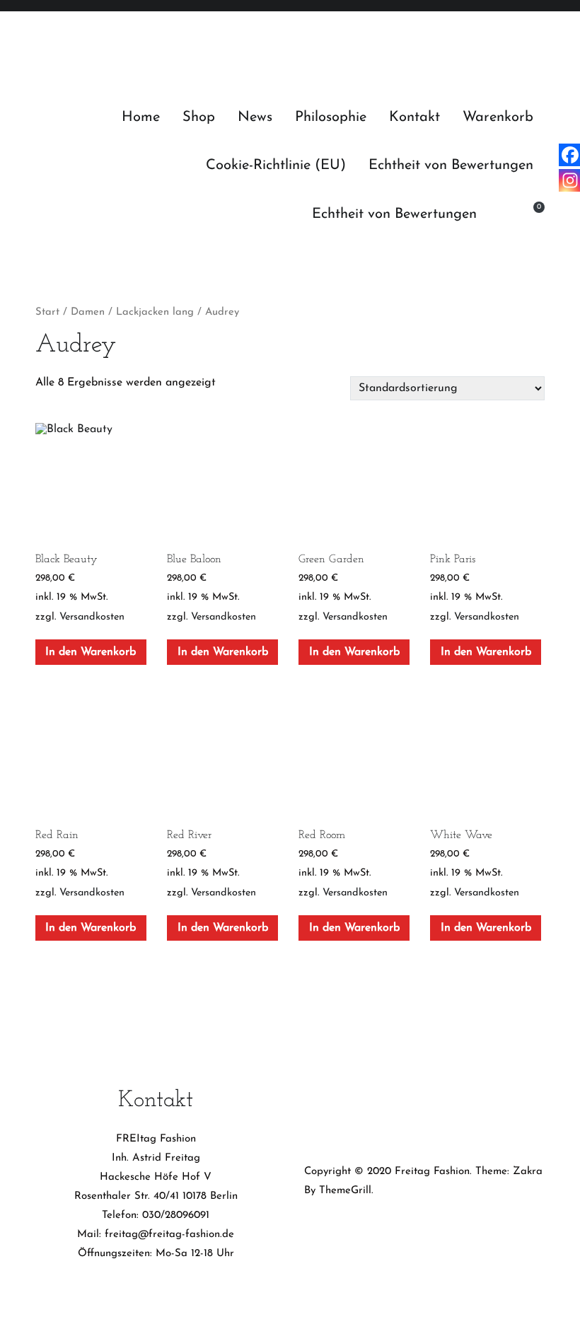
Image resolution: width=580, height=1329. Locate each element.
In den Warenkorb (90, 652)
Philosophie (330, 117)
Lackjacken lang (155, 312)
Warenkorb (498, 117)
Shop (198, 117)
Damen (88, 312)
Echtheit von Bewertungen (451, 165)
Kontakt (414, 117)
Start (47, 312)
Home (141, 117)
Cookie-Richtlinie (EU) (276, 165)
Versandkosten (91, 617)
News (255, 117)
